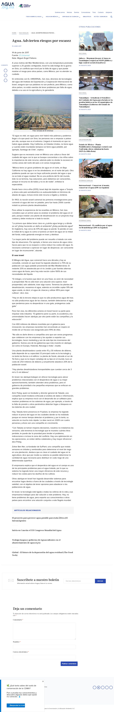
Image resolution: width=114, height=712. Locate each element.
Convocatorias (85, 12)
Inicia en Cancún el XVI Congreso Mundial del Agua (36, 530)
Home (14, 33)
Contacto (101, 12)
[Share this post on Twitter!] (5, 75)
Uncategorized (85, 139)
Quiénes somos (60, 12)
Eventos (76, 12)
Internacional (85, 220)
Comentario (18, 620)
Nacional (83, 53)
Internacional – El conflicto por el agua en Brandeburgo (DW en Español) (95, 226)
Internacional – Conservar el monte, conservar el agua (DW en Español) (94, 186)
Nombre (16, 642)
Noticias (69, 12)
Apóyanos (109, 12)
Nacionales (24, 33)
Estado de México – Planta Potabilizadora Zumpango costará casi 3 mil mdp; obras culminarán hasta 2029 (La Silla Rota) (95, 147)
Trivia (94, 12)
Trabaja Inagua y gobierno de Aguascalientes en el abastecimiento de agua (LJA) (36, 541)
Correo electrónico (21, 652)
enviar (100, 581)
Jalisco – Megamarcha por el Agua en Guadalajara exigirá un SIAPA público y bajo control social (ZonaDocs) (95, 60)
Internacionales (86, 180)
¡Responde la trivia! (17, 705)
